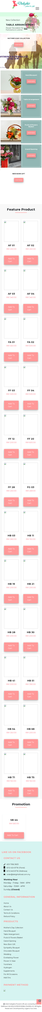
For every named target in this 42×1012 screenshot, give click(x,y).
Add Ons (7, 978)
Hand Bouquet (10, 931)
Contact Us (8, 910)
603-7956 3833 (12, 864)
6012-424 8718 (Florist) (15, 868)
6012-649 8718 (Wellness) (16, 871)
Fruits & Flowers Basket (13, 938)
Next (39, 19)
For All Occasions (10, 974)
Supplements (9, 971)
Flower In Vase (10, 961)
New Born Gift (9, 944)
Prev (3, 19)
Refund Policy (9, 916)
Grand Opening (10, 941)
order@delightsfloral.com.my (17, 874)
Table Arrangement (11, 934)
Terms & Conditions (11, 913)
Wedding (7, 954)
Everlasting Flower (11, 958)
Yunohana (8, 964)
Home (6, 903)
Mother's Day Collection (13, 928)
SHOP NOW (18, 44)
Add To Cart (11, 260)
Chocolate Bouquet (12, 951)
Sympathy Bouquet (12, 948)
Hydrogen (8, 968)
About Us (7, 906)
